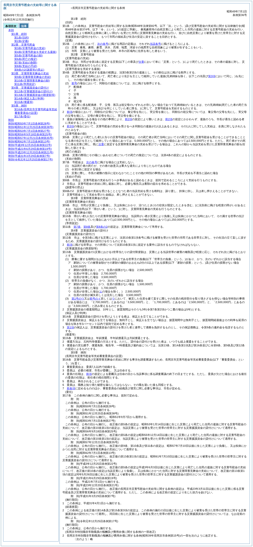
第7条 (77, 226)
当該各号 (155, 43)
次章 (101, 144)
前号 (74, 83)
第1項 (70, 327)
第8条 (87, 226)
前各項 (71, 388)
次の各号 (102, 43)
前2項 (128, 119)
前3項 (70, 126)
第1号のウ (78, 298)
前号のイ (95, 298)
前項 (69, 111)
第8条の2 (102, 226)
